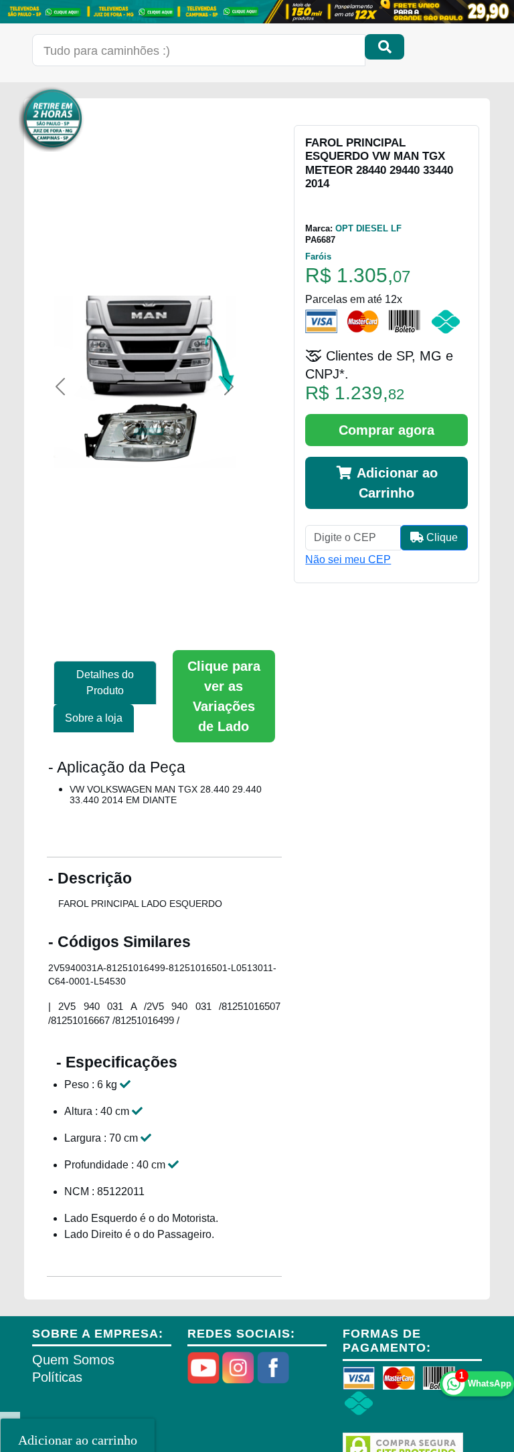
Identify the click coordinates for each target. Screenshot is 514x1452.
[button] (60, 386)
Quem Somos (73, 1359)
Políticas (57, 1377)
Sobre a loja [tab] (93, 718)
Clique (441, 537)
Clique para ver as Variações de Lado (223, 696)
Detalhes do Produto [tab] (105, 682)
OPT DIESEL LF (368, 228)
